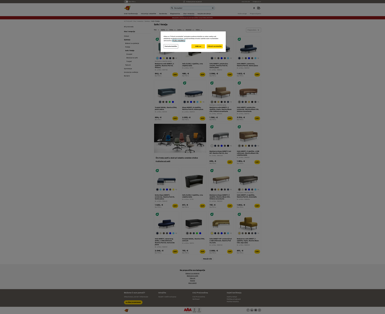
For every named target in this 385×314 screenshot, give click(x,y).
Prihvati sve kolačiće (215, 46)
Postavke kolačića (171, 46)
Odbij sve (198, 46)
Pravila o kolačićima (179, 41)
